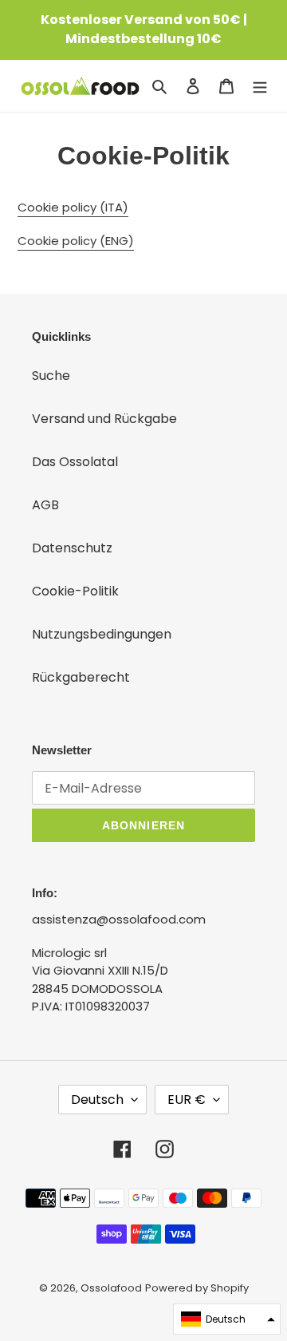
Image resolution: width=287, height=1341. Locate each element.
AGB (45, 505)
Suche (51, 375)
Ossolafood (111, 1288)
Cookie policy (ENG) (76, 240)
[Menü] (260, 85)
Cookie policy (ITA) (73, 207)
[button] (227, 1319)
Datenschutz (72, 548)
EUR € (186, 1099)
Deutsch (97, 1099)
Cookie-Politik (75, 591)
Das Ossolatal (75, 462)
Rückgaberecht (81, 677)
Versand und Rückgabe (104, 418)
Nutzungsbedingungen (101, 634)
